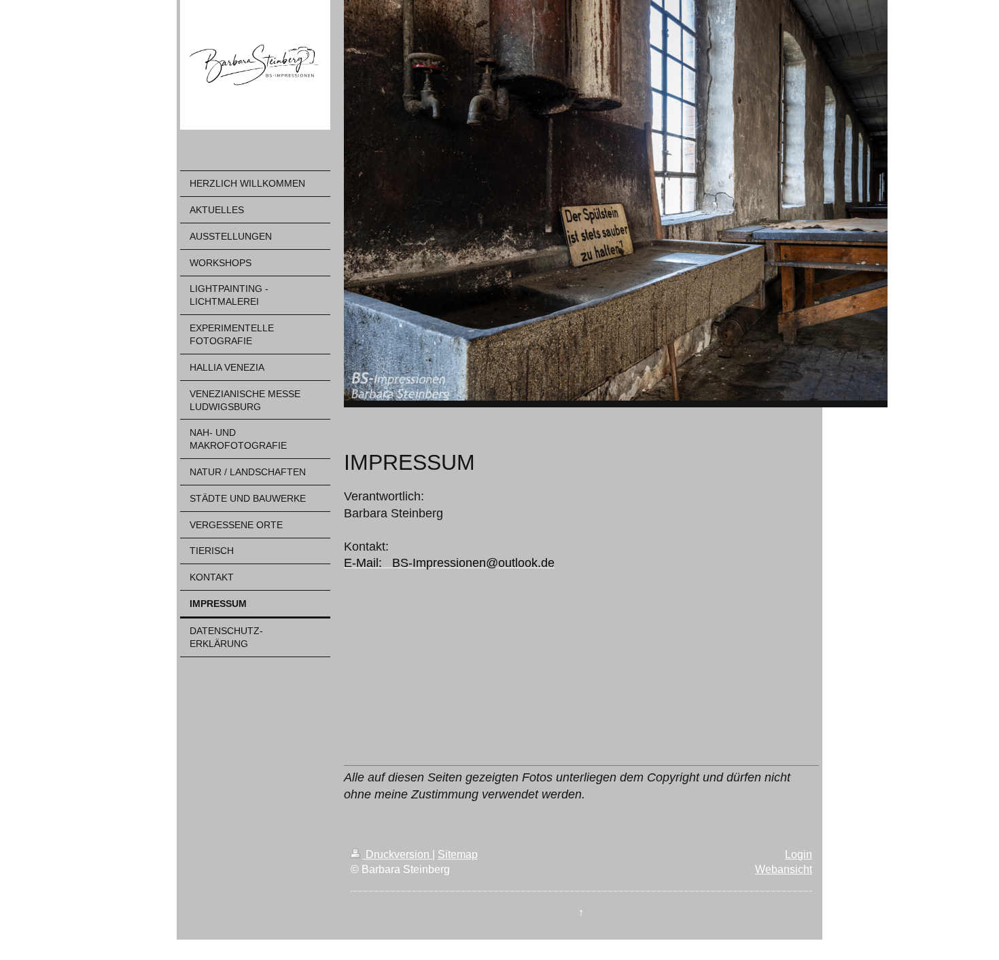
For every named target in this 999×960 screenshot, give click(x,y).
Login (798, 854)
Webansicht (783, 869)
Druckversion (397, 854)
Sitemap (458, 854)
